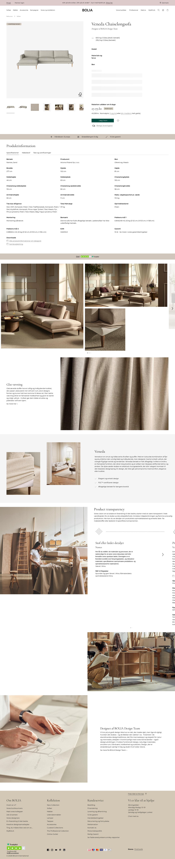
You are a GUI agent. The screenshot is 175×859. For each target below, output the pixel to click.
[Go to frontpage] (87, 10)
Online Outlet (52, 834)
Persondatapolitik (95, 831)
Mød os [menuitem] (143, 10)
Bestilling (91, 805)
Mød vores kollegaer (14, 811)
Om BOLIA (13, 800)
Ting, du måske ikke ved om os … (19, 828)
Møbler (50, 811)
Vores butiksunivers (14, 808)
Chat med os (133, 816)
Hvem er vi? (11, 805)
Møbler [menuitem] (15, 10)
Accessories (51, 824)
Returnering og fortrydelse (98, 821)
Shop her (109, 3)
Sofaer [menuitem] (8, 10)
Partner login (19, 3)
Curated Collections (55, 828)
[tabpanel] (87, 203)
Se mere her (11, 404)
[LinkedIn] (64, 850)
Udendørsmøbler (54, 815)
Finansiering (93, 808)
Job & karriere (12, 815)
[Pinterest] (60, 850)
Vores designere (13, 818)
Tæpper (50, 821)
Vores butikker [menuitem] (121, 10)
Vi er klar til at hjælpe (141, 800)
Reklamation (93, 824)
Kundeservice (96, 800)
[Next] (80, 107)
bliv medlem (126, 113)
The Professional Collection (58, 831)
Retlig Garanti (93, 834)
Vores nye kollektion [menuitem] (48, 10)
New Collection (53, 805)
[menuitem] (159, 10)
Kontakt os (92, 828)
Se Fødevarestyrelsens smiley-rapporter (104, 837)
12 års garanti (93, 815)
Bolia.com (9, 16)
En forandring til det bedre (17, 821)
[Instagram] (52, 850)
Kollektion (53, 800)
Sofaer (19, 16)
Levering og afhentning (97, 811)
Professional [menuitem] (133, 10)
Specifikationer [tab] (12, 153)
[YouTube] (56, 850)
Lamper (50, 818)
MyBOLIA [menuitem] (151, 10)
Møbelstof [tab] (26, 153)
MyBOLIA (10, 831)
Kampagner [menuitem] (34, 10)
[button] (87, 352)
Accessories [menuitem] (24, 10)
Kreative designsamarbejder (17, 824)
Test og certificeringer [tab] (42, 153)
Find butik (138, 849)
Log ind (114, 113)
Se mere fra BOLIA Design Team (113, 750)
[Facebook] (48, 850)
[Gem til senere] (118, 120)
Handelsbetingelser (96, 818)
